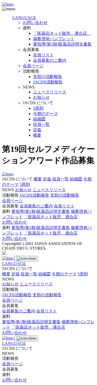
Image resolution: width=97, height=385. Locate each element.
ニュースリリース (49, 92)
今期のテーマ (45, 113)
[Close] (26, 258)
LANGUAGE (24, 17)
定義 (37, 130)
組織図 (39, 119)
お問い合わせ (35, 22)
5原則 (38, 108)
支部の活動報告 (47, 76)
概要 (37, 135)
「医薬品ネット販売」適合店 (62, 33)
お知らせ (41, 97)
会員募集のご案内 (49, 60)
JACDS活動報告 (48, 82)
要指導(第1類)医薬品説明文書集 (62, 44)
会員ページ (33, 66)
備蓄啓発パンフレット (53, 39)
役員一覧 (41, 124)
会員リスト (43, 55)
